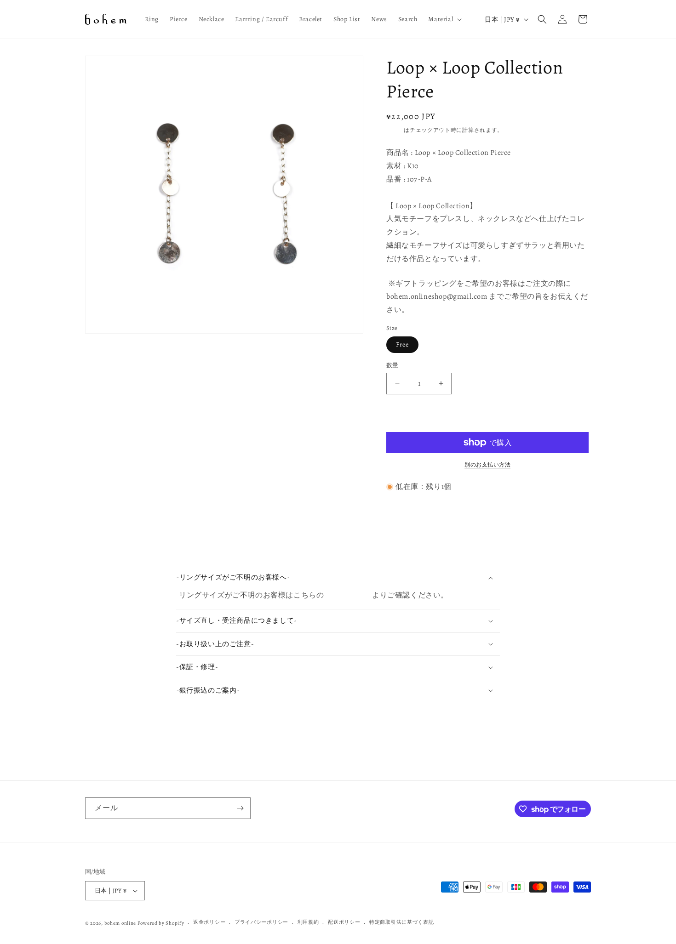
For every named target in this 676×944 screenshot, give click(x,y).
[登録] (240, 808)
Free (402, 344)
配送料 (395, 130)
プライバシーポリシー (261, 922)
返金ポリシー (209, 922)
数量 (392, 365)
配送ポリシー (344, 922)
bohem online (120, 923)
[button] (444, 19)
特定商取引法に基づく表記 (401, 922)
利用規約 (308, 922)
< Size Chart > (349, 595)
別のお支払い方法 (487, 464)
